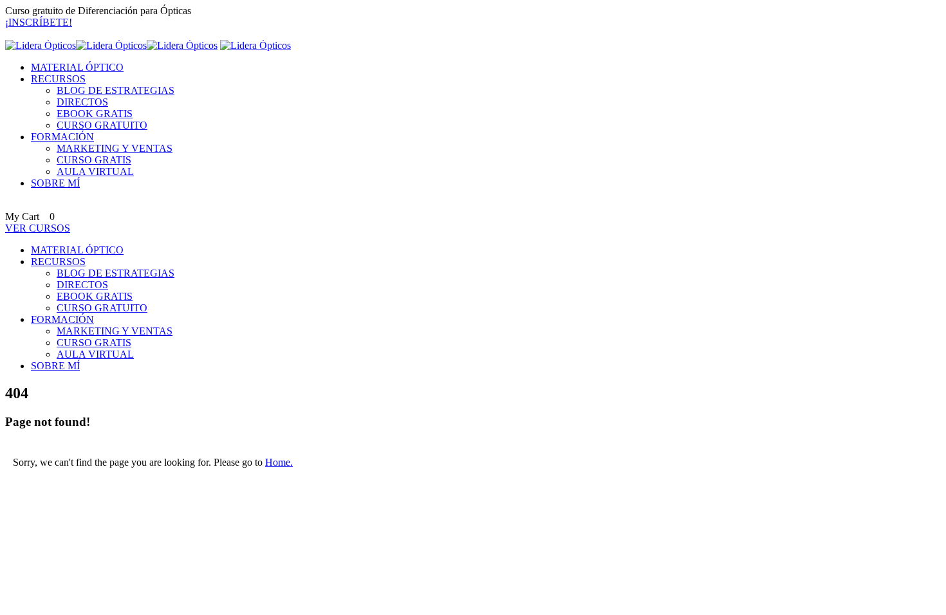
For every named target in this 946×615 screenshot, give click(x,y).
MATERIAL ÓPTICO (77, 67)
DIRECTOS (82, 101)
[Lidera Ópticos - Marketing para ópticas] (111, 45)
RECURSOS (58, 78)
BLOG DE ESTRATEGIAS (115, 90)
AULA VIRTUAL (95, 171)
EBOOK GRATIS (95, 113)
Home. (279, 462)
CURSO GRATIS (94, 159)
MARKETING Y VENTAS (114, 148)
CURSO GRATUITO (102, 125)
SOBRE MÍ (55, 183)
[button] (38, 22)
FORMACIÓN (62, 136)
